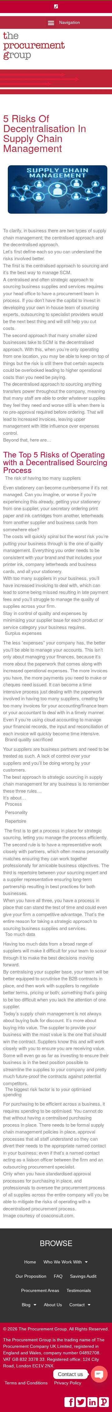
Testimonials (79, 1290)
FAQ (58, 1276)
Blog (26, 1304)
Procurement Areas (40, 1290)
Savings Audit (83, 1276)
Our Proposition (31, 1276)
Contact (77, 1304)
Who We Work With (63, 1261)
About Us (53, 1304)
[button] (51, 22)
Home (30, 1261)
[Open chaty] (99, 1374)
